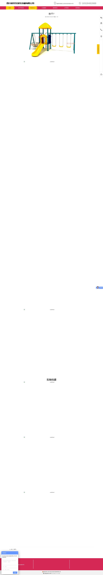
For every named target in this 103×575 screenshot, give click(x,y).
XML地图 (58, 573)
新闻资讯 (55, 7)
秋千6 (15, 549)
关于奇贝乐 (21, 7)
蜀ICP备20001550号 (47, 573)
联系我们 (78, 7)
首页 (10, 7)
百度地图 (54, 573)
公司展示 (66, 7)
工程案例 (44, 7)
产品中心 (32, 7)
